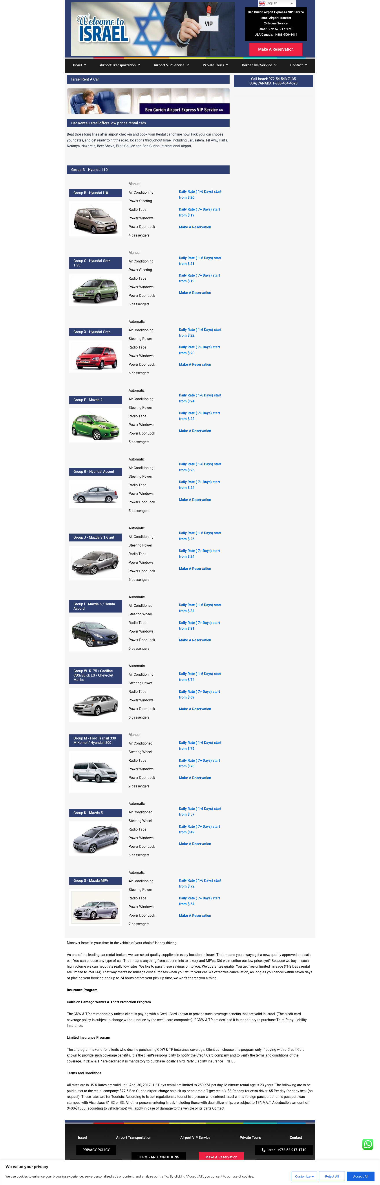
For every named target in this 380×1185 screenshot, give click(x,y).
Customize (303, 1176)
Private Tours (213, 65)
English (271, 3)
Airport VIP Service (169, 65)
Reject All (332, 1176)
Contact (296, 65)
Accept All (360, 1176)
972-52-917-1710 (281, 29)
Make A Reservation (195, 227)
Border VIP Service (257, 65)
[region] (190, 1172)
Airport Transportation (118, 65)
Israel (77, 65)
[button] (79, 65)
